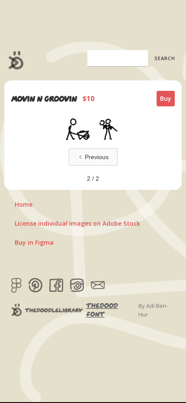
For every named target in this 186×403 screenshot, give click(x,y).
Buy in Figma (34, 242)
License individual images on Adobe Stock (77, 223)
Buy (165, 98)
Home (23, 204)
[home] (14, 60)
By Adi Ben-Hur (153, 310)
